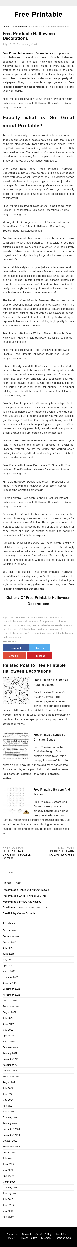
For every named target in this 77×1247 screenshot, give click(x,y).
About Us (12, 1234)
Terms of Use (63, 1237)
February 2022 (10, 1047)
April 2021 (8, 1105)
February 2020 (10, 1187)
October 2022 (10, 1000)
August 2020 (9, 1152)
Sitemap (46, 1237)
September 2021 (11, 1076)
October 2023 (10, 930)
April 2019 (8, 1216)
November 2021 (11, 1064)
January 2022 (10, 1053)
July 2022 (8, 1018)
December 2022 (11, 988)
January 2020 (10, 1193)
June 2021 (8, 1094)
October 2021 (10, 1070)
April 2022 (8, 1035)
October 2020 (10, 1140)
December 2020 (11, 1129)
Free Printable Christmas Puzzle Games (17, 854)
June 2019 (8, 1205)
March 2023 (9, 971)
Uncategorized (29, 44)
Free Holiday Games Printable (19, 913)
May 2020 (8, 1170)
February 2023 (10, 977)
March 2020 (9, 1181)
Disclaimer (62, 1234)
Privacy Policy (28, 1237)
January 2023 (10, 982)
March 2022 (9, 1041)
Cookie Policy (43, 1234)
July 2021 (8, 1088)
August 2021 (9, 1082)
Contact (26, 1234)
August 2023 (9, 942)
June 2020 (8, 1164)
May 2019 (8, 1211)
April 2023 (8, 965)
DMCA (11, 1237)
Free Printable (38, 14)
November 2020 (11, 1135)
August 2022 (9, 1012)
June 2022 (8, 1024)
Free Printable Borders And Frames (22, 901)
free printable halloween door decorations (36, 629)
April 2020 (8, 1175)
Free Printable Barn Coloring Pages (58, 852)
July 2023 (8, 948)
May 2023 (8, 959)
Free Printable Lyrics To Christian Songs (25, 895)
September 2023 (11, 936)
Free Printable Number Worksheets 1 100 (25, 907)
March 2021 (9, 1111)
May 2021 (8, 1099)
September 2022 (11, 1006)
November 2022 (11, 994)
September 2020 (11, 1146)
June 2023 (8, 953)
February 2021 (10, 1117)
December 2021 (11, 1059)
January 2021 (10, 1123)
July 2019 (8, 1199)
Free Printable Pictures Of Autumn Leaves (26, 889)
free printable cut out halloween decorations (34, 617)
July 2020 (8, 1158)
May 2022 (8, 1029)
